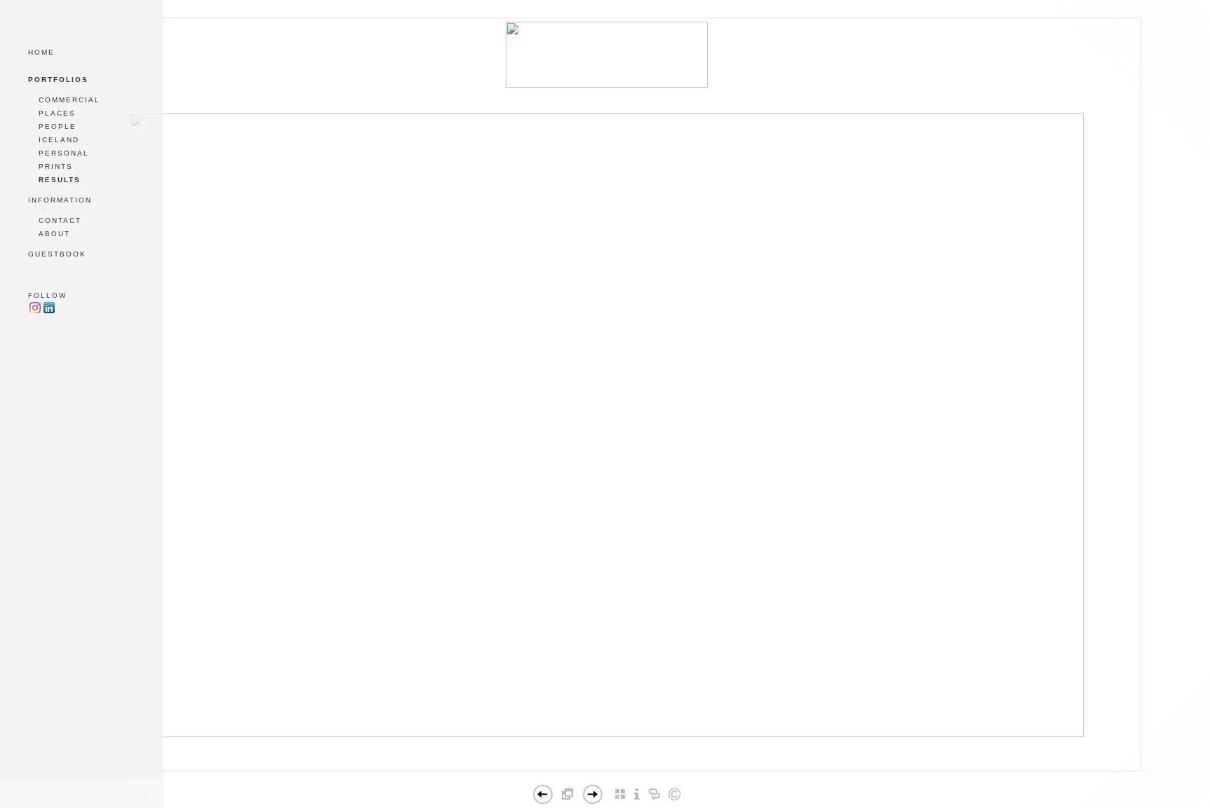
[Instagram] (35, 311)
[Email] (581, 775)
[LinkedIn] (605, 775)
